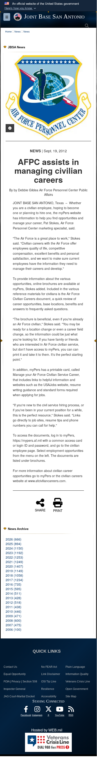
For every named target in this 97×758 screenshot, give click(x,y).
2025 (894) (13, 543)
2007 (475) (13, 625)
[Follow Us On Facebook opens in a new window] (26, 710)
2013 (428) (13, 598)
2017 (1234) (14, 580)
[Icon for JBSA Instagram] (37, 710)
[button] (21, 8)
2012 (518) (13, 602)
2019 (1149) (14, 570)
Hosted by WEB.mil (46, 730)
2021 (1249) (14, 561)
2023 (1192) (14, 552)
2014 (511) (13, 593)
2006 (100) (13, 629)
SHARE (40, 510)
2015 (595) (13, 589)
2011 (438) (13, 607)
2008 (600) (13, 620)
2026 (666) (13, 539)
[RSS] (71, 710)
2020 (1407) (14, 566)
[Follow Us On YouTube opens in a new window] (59, 710)
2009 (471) (13, 616)
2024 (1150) (14, 548)
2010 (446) (13, 611)
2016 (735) (13, 584)
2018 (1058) (14, 575)
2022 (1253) (14, 557)
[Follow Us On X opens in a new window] (48, 710)
